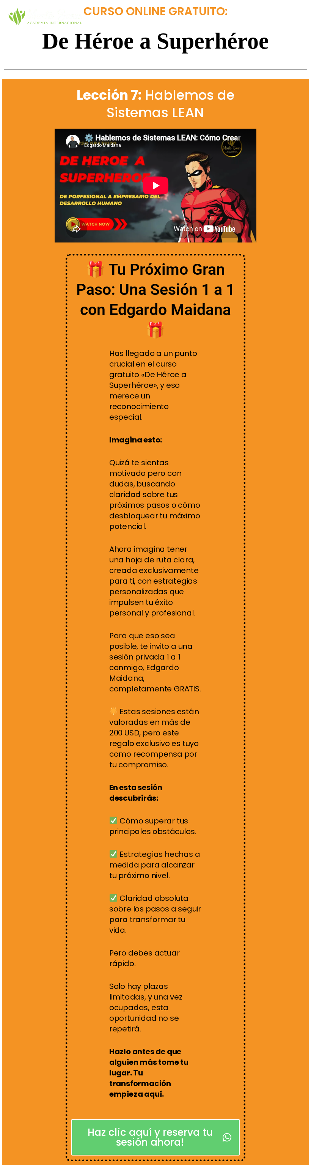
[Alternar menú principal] (294, 16)
